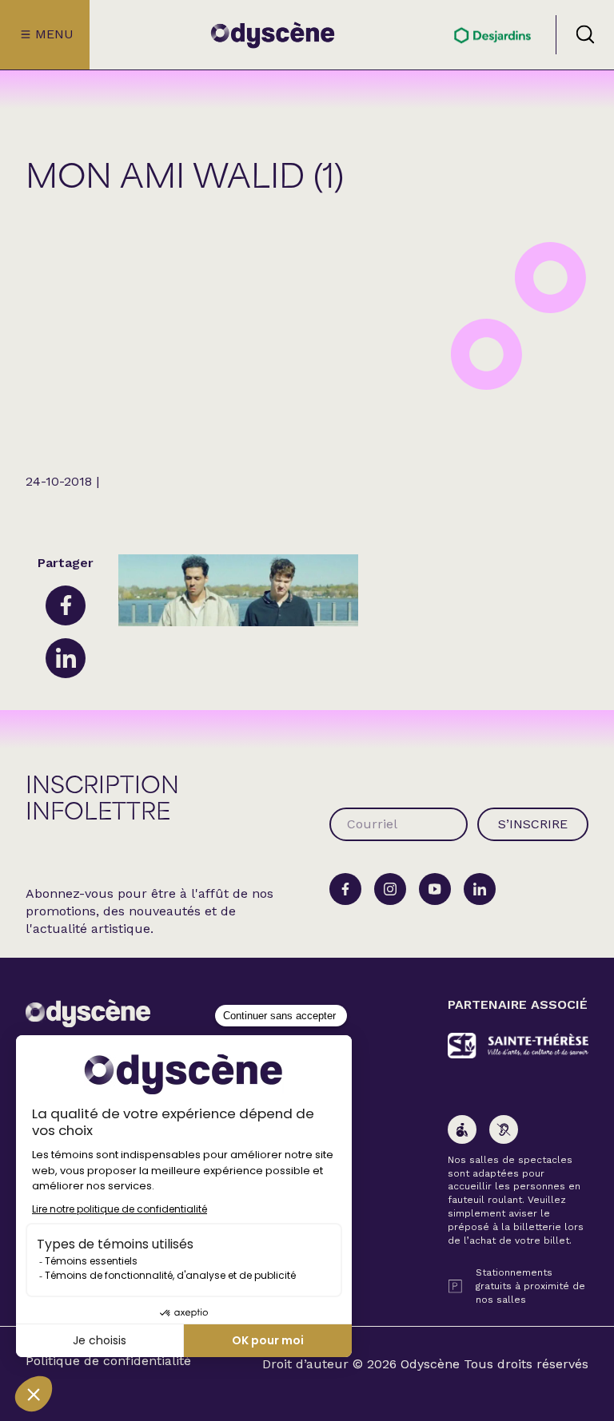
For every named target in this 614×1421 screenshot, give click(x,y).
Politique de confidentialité (108, 1361)
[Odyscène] (88, 1013)
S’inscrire (533, 824)
